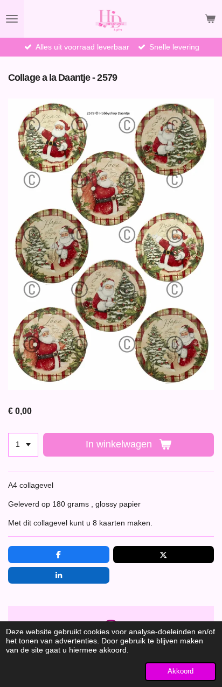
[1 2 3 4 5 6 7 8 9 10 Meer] (23, 445)
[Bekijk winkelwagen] (210, 19)
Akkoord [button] (180, 671)
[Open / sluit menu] (12, 19)
